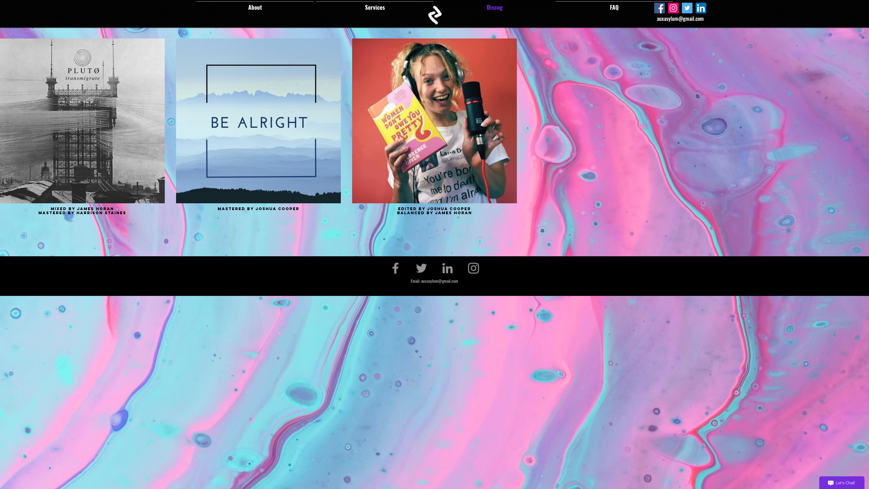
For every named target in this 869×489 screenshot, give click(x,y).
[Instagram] (673, 8)
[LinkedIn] (701, 8)
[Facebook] (659, 8)
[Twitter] (687, 8)
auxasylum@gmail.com (680, 18)
